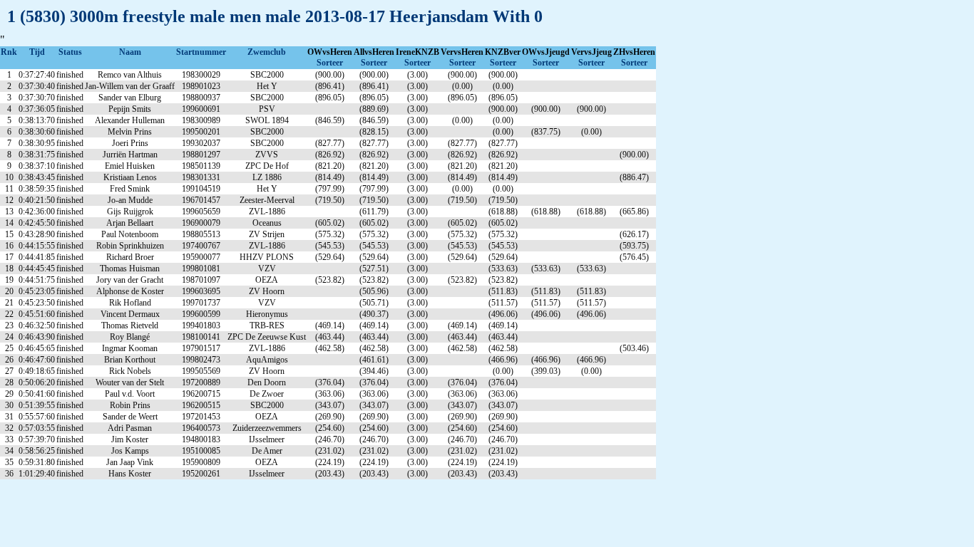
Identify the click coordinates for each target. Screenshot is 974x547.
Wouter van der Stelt (130, 382)
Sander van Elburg (129, 98)
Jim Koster (129, 439)
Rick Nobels (130, 371)
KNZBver (503, 52)
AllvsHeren (374, 52)
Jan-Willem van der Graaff (130, 86)
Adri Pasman (130, 428)
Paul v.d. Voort (130, 394)
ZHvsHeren (634, 52)
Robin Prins (130, 405)
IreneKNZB (417, 52)
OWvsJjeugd (546, 52)
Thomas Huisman (130, 269)
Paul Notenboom (129, 234)
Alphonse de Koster (130, 291)
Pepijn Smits (129, 109)
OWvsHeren (329, 52)
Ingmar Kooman (130, 348)
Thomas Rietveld (129, 325)
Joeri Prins (130, 143)
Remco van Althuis (130, 75)
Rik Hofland (130, 303)
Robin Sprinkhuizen (130, 246)
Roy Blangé (130, 337)
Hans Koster (129, 474)
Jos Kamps (130, 451)
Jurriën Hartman (130, 155)
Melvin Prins (130, 132)
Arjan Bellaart (129, 223)
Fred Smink (130, 189)
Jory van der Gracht (129, 280)
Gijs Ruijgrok (130, 212)
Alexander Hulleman (130, 120)
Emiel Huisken (130, 166)
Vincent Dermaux (130, 314)
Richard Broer (130, 257)
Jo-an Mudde (130, 200)
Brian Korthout (129, 360)
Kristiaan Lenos (130, 177)
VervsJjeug (591, 52)
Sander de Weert (130, 417)
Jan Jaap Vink (129, 462)
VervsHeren (462, 52)
